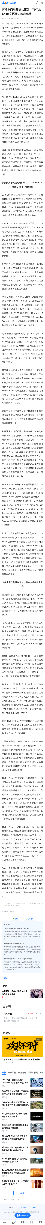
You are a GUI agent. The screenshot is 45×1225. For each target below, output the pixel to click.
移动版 (11, 1207)
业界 (5, 978)
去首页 (21, 1193)
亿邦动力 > (6, 1199)
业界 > (13, 1199)
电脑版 (23, 1207)
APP (34, 1207)
